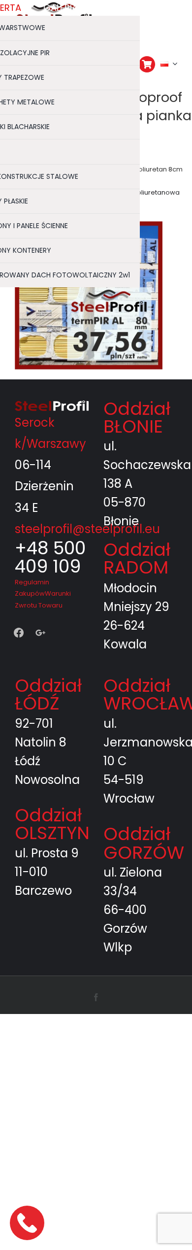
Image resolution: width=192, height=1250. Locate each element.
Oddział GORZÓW (143, 843)
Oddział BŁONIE (136, 417)
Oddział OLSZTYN (52, 824)
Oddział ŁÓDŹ (48, 694)
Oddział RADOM (136, 558)
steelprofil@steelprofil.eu (87, 529)
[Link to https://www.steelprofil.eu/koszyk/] (147, 64)
